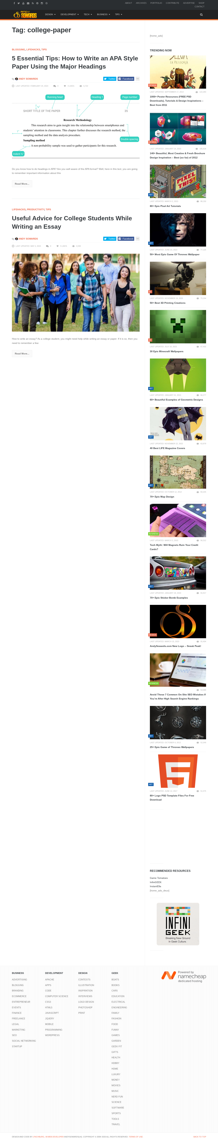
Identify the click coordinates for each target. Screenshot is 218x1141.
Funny (115, 1030)
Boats (115, 979)
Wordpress (52, 1035)
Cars (115, 990)
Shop (201, 3)
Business (102, 14)
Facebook (128, 78)
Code (48, 990)
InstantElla (155, 886)
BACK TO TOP (199, 1137)
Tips (117, 14)
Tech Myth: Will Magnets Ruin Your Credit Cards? (174, 547)
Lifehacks (33, 49)
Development (68, 14)
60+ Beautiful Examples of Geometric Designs (176, 399)
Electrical (118, 1002)
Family (115, 1013)
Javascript (52, 1013)
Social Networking (24, 1041)
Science (116, 1102)
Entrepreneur (21, 1002)
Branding (18, 990)
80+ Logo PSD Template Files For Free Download (172, 797)
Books (116, 985)
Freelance (18, 1018)
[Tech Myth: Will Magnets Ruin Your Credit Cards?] (178, 520)
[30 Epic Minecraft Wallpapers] (178, 326)
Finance (17, 1013)
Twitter (111, 78)
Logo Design (86, 1002)
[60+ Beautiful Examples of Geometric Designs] (178, 375)
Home (115, 1068)
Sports (116, 1113)
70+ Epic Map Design (162, 496)
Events (16, 1007)
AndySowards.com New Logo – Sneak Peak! (175, 646)
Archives (141, 3)
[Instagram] (42, 3)
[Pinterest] (37, 3)
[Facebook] (15, 3)
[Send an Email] (28, 3)
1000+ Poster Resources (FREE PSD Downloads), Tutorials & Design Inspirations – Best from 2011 (176, 100)
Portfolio (156, 3)
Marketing (18, 1030)
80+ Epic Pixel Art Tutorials (165, 206)
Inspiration (85, 990)
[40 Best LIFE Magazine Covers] (178, 423)
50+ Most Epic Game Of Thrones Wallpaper (174, 254)
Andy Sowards (28, 78)
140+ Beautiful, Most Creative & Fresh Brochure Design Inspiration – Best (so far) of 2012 (177, 155)
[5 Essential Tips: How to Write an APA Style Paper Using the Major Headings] (76, 127)
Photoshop (85, 1007)
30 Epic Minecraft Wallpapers (166, 351)
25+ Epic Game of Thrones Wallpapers (172, 747)
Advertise (189, 3)
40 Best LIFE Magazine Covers (167, 448)
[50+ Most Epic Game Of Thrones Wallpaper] (178, 230)
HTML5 (48, 1007)
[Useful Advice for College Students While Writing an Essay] (76, 292)
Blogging (18, 49)
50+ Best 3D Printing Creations (167, 302)
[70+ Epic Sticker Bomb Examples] (178, 573)
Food (115, 1024)
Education (118, 996)
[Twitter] (19, 3)
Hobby (115, 1063)
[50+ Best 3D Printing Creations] (178, 278)
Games (116, 1035)
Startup (17, 1046)
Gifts (115, 1052)
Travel (116, 1124)
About (128, 3)
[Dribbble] (46, 3)
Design (49, 14)
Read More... (22, 183)
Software (118, 1107)
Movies (116, 1085)
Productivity (35, 209)
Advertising (19, 979)
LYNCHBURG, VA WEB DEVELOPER (48, 1137)
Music (115, 1091)
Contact (199, 6)
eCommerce (19, 996)
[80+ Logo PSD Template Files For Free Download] (178, 771)
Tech (86, 14)
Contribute (172, 3)
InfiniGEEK (155, 882)
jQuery (49, 1018)
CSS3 (48, 1002)
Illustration (86, 985)
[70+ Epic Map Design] (178, 472)
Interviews (85, 996)
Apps (48, 985)
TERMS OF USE (136, 1137)
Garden (116, 1041)
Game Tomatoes (159, 878)
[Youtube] (23, 3)
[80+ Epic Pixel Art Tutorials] (178, 181)
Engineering (119, 1007)
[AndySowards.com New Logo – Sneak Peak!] (178, 621)
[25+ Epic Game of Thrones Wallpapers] (178, 722)
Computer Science (56, 996)
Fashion (116, 1018)
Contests (84, 979)
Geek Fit (117, 1046)
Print (81, 1013)
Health (116, 1057)
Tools (115, 1119)
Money (116, 1080)
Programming (53, 1030)
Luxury (116, 1074)
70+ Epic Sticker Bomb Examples (169, 597)
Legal (15, 1024)
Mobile (49, 1024)
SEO (14, 1035)
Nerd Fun (117, 1096)
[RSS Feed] (33, 3)
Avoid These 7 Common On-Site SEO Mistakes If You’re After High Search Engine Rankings (178, 696)
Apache (49, 979)
